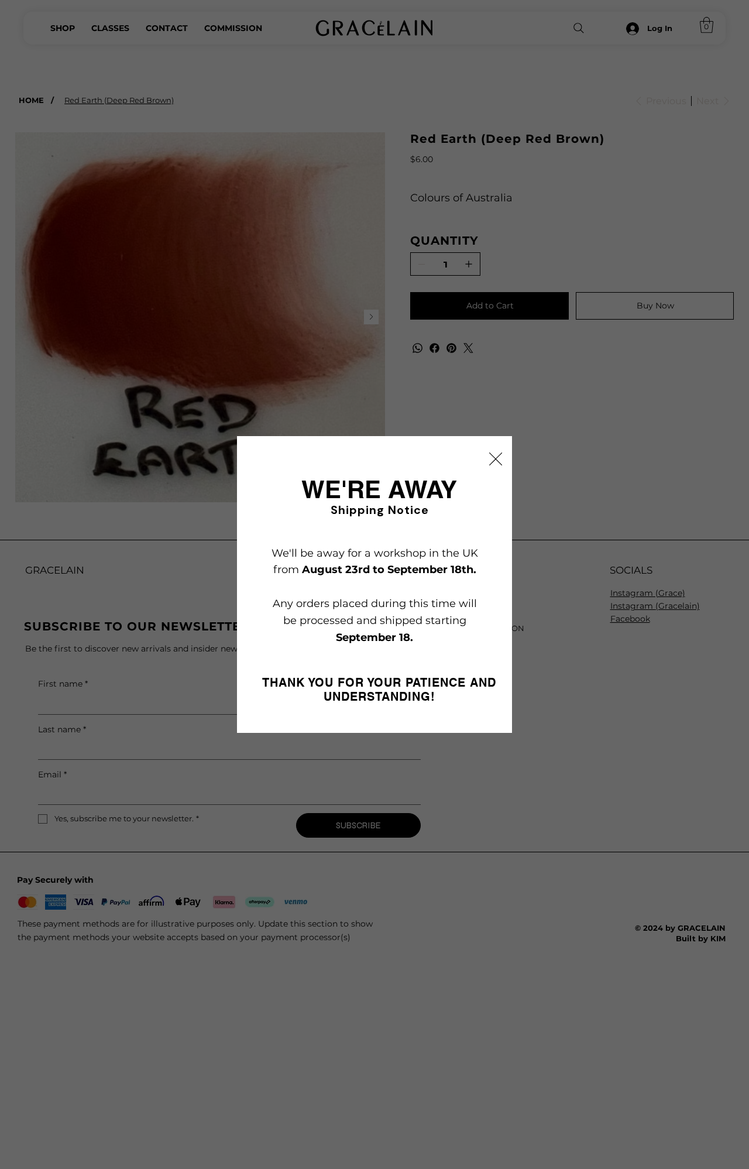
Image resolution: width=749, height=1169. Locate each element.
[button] (495, 459)
